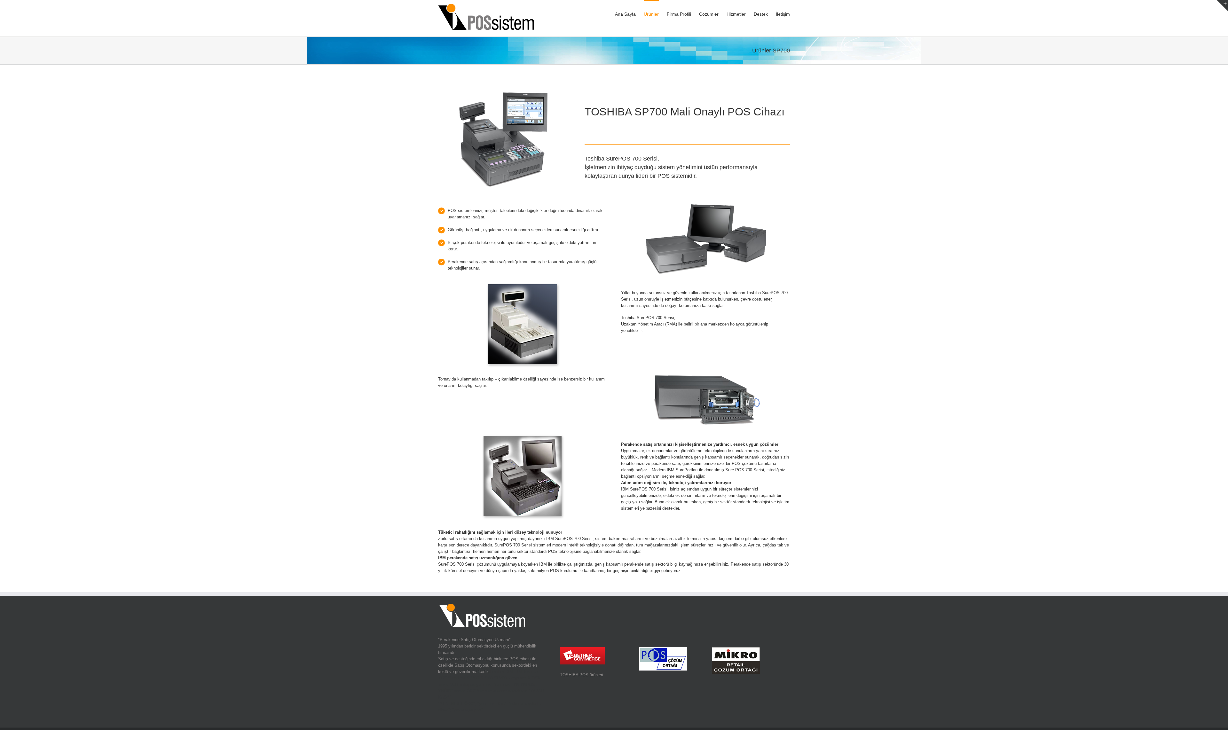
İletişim (783, 14)
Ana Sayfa (625, 14)
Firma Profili (679, 14)
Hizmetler (736, 14)
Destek (761, 14)
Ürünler (651, 14)
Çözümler (709, 14)
